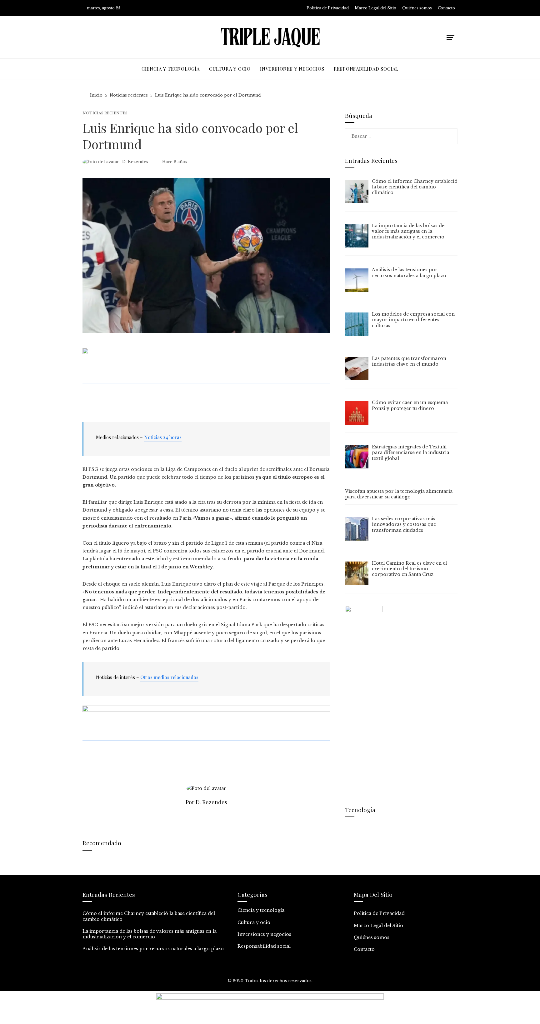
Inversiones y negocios (264, 934)
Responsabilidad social (264, 946)
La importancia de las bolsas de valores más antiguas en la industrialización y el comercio (149, 934)
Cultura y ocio (254, 922)
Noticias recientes (105, 113)
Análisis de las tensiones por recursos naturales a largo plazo (153, 949)
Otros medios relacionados (169, 677)
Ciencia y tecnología (261, 910)
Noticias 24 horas (163, 437)
